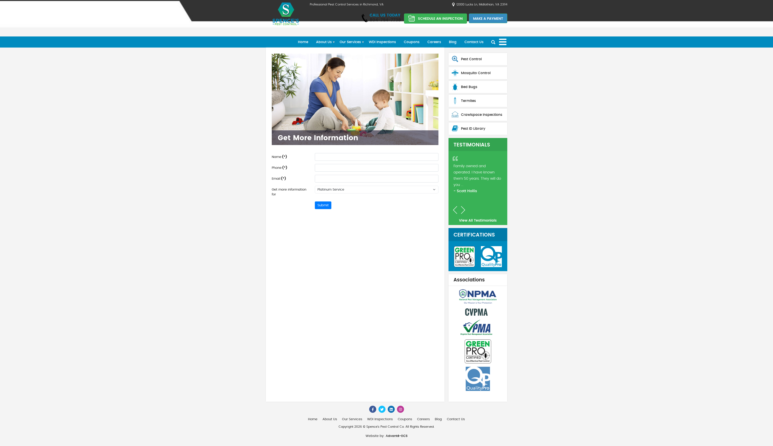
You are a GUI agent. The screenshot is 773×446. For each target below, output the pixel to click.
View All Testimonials (478, 220)
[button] (455, 210)
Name (279, 157)
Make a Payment (488, 18)
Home (303, 42)
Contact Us (474, 42)
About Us (324, 42)
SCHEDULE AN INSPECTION (440, 18)
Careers (434, 42)
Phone (279, 167)
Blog (453, 42)
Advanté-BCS (397, 436)
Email (279, 178)
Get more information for (289, 192)
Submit (323, 205)
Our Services (350, 42)
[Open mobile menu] (502, 42)
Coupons (412, 42)
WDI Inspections (382, 42)
